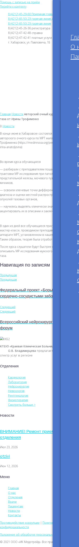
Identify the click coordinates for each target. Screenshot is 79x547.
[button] (39, 107)
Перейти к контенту (13, 6)
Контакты (20, 95)
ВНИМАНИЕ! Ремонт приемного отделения (31, 434)
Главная (18, 58)
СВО (15, 100)
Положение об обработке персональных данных (33, 534)
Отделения (21, 74)
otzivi (5, 456)
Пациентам (21, 69)
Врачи (17, 79)
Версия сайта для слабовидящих (41, 51)
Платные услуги (24, 84)
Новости (19, 90)
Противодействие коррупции (20, 523)
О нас (16, 63)
